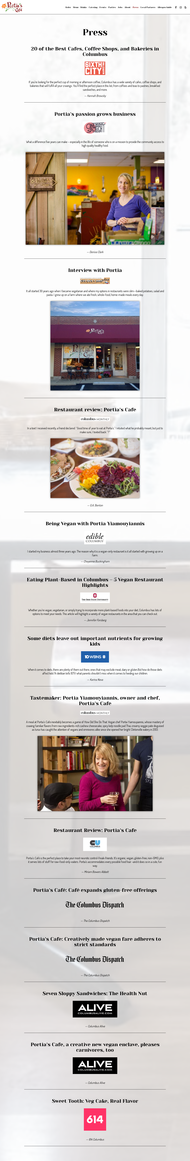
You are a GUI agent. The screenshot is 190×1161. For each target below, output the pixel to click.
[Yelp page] (185, 7)
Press (135, 7)
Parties (112, 7)
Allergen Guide (164, 7)
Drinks (83, 7)
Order (68, 7)
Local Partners (148, 7)
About (128, 7)
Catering (93, 7)
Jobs (120, 7)
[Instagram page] (180, 7)
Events (102, 7)
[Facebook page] (176, 7)
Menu (75, 7)
